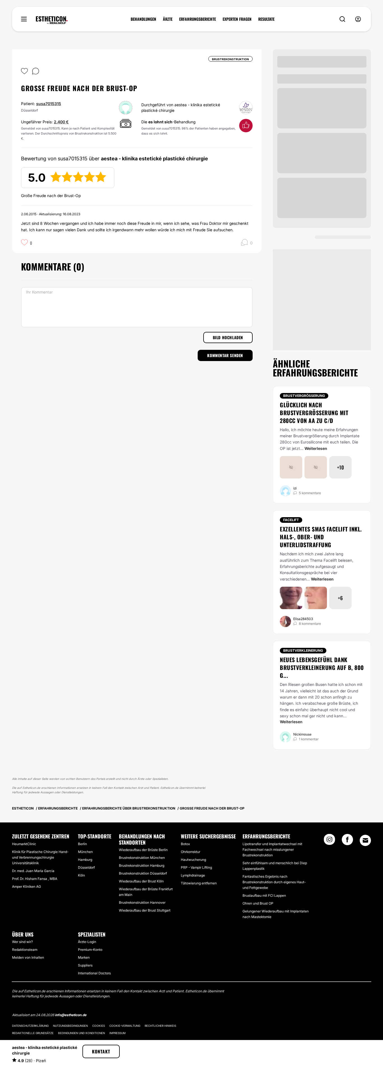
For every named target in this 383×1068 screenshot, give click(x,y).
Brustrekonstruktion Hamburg (141, 865)
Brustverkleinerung (303, 650)
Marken (84, 957)
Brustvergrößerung (304, 396)
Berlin (82, 844)
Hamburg (85, 859)
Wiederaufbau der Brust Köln (141, 881)
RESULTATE (266, 19)
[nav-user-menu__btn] (358, 19)
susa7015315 (48, 103)
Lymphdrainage (193, 875)
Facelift (291, 520)
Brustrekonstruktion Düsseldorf (143, 873)
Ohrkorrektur (190, 852)
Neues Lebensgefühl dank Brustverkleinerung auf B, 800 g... (322, 667)
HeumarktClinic (24, 844)
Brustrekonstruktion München (142, 858)
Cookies (98, 1025)
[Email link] (365, 840)
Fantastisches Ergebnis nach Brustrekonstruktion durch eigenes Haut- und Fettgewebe (274, 882)
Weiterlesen (315, 448)
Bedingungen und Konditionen (81, 1033)
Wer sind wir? (22, 942)
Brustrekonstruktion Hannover (142, 902)
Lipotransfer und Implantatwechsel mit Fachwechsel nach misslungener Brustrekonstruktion (272, 849)
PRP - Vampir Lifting (196, 867)
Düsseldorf (86, 867)
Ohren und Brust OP (258, 903)
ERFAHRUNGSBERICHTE (197, 19)
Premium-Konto (90, 949)
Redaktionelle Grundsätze (33, 1033)
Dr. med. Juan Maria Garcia (33, 871)
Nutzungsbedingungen (70, 1025)
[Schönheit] (52, 20)
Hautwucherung (193, 859)
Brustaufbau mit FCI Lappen (264, 895)
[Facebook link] (347, 841)
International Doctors (94, 973)
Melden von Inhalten (28, 957)
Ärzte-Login (87, 942)
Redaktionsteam (24, 949)
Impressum (117, 1033)
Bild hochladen (228, 337)
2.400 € (61, 121)
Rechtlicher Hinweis (160, 1025)
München (85, 852)
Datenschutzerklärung (30, 1025)
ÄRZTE (167, 19)
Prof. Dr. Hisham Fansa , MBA (34, 879)
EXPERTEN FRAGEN (237, 19)
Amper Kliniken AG (26, 886)
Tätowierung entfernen (199, 883)
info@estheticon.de (70, 1015)
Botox (185, 844)
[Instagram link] (329, 841)
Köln (81, 875)
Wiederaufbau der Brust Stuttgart (144, 910)
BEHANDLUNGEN (143, 19)
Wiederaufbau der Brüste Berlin (143, 850)
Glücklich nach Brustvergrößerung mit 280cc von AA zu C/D (314, 413)
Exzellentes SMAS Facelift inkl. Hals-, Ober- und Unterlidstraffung (321, 537)
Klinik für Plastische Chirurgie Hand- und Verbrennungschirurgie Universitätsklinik (40, 857)
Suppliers (85, 965)
